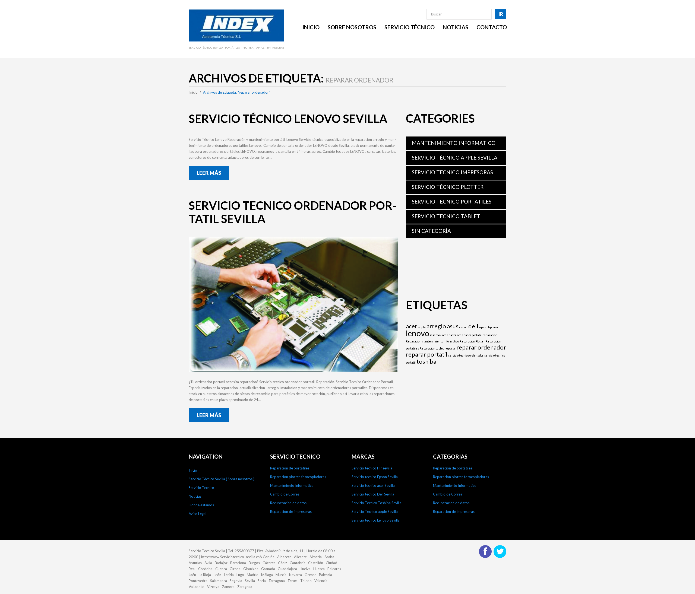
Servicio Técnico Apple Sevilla (454, 157)
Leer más (209, 173)
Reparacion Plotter (472, 341)
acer (411, 326)
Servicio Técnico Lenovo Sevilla (288, 118)
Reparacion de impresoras (291, 511)
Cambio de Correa (284, 494)
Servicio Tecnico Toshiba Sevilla (377, 503)
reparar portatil (426, 354)
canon (463, 327)
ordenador (449, 335)
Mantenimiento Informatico (292, 485)
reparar (450, 348)
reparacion (489, 335)
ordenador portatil (469, 335)
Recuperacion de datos (288, 503)
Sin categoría (431, 231)
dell (473, 326)
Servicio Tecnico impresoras (452, 172)
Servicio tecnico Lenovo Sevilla (376, 520)
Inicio (193, 92)
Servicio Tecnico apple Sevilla (375, 511)
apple (422, 327)
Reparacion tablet (432, 348)
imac (495, 327)
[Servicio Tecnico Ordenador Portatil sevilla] (293, 304)
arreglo (436, 326)
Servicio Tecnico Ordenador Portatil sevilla (292, 212)
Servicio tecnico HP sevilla (372, 468)
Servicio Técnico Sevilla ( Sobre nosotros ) (221, 479)
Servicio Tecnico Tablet (446, 216)
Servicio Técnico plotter (448, 187)
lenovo (417, 333)
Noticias (195, 496)
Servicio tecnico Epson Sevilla (375, 477)
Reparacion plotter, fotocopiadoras (298, 477)
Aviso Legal (197, 514)
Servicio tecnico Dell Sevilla (373, 494)
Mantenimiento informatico (453, 143)
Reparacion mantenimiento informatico (432, 341)
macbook (435, 335)
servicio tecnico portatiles (451, 201)
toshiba (426, 361)
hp (490, 327)
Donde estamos (201, 505)
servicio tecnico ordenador (466, 355)
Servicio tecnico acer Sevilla (373, 485)
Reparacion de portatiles (289, 468)
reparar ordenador (481, 347)
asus (453, 326)
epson (483, 327)
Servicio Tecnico (201, 487)
